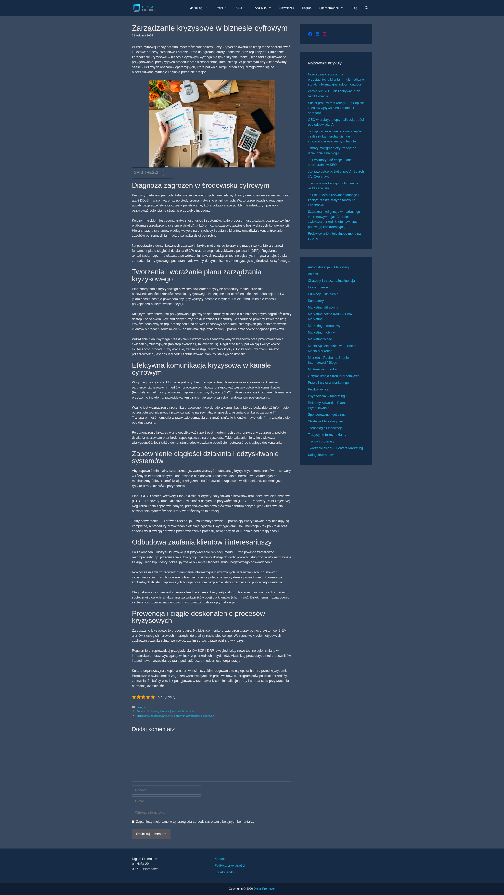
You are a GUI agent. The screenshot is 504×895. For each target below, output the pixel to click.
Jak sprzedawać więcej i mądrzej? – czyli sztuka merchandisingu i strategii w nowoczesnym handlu (334, 136)
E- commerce (318, 287)
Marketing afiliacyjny (323, 307)
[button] (366, 8)
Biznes (140, 707)
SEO (239, 7)
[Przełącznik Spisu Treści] (164, 173)
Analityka (261, 7)
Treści (219, 7)
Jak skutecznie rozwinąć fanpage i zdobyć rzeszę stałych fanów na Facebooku (333, 200)
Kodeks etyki (224, 872)
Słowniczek (286, 7)
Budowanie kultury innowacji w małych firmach (165, 711)
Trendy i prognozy (321, 441)
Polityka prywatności (230, 865)
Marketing (195, 7)
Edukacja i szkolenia (323, 294)
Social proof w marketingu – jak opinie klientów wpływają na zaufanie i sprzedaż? (336, 108)
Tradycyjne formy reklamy (327, 435)
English (306, 7)
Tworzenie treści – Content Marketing (335, 448)
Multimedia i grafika (322, 369)
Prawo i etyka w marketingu (328, 383)
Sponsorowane (329, 7)
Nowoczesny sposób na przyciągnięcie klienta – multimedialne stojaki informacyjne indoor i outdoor (336, 79)
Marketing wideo (320, 339)
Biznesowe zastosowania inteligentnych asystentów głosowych (175, 715)
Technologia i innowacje (325, 428)
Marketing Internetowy (324, 326)
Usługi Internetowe (321, 455)
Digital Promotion (264, 888)
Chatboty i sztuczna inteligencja (331, 281)
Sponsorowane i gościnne (327, 414)
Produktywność (319, 389)
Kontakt (220, 859)
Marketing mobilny (321, 332)
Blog (354, 7)
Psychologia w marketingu (327, 396)
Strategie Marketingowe (325, 421)
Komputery (316, 301)
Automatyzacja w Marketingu (329, 267)
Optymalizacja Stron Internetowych (333, 376)
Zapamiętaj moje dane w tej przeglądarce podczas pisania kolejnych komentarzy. (195, 821)
